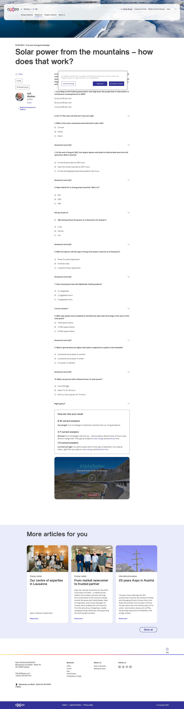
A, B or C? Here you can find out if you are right (74, 116)
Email (29, 102)
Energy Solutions (27, 15)
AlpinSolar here (102, 449)
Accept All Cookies (116, 83)
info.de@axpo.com (22, 673)
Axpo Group (127, 9)
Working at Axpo (100, 668)
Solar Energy (71, 674)
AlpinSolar (111, 438)
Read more (34, 618)
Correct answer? (61, 308)
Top (167, 652)
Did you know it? (61, 212)
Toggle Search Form (175, 9)
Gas (68, 671)
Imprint (64, 705)
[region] (92, 80)
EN (36, 9)
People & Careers (50, 15)
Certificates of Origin (74, 676)
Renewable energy (22, 87)
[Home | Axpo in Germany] (14, 9)
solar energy (98, 438)
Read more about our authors (28, 108)
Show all (148, 630)
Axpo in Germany (100, 666)
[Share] (16, 74)
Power (69, 668)
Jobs (168, 9)
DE (33, 9)
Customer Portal (140, 9)
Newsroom (38, 15)
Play (92, 478)
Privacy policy (88, 705)
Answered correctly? (63, 145)
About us (62, 15)
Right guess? (59, 403)
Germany (26, 9)
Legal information (75, 705)
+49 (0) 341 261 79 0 (23, 676)
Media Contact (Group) (156, 9)
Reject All (100, 83)
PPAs (69, 666)
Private (19, 81)
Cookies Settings (68, 83)
